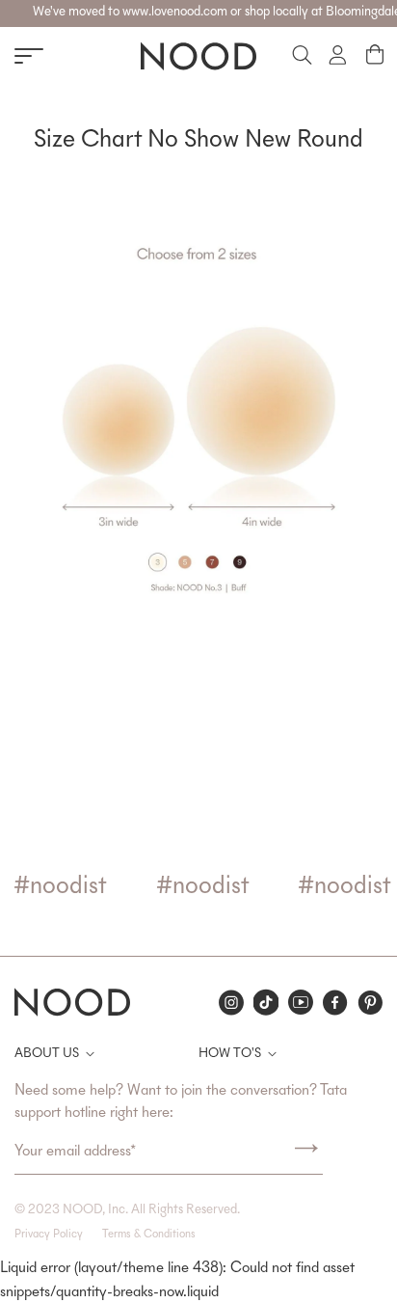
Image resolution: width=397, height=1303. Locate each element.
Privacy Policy (48, 1234)
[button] (374, 55)
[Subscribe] (306, 1151)
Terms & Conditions (149, 1234)
